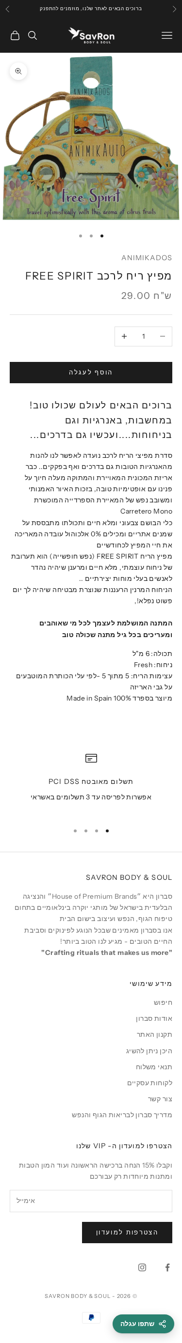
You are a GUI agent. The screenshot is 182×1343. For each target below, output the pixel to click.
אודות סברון (154, 1018)
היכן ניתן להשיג (149, 1050)
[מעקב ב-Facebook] (167, 1267)
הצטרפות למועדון (127, 1232)
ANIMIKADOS (146, 257)
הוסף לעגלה (91, 372)
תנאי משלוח (154, 1066)
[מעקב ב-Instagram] (142, 1267)
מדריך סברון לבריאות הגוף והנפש (122, 1114)
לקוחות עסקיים (149, 1082)
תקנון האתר (154, 1034)
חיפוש (163, 1002)
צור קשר (160, 1098)
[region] (91, 783)
